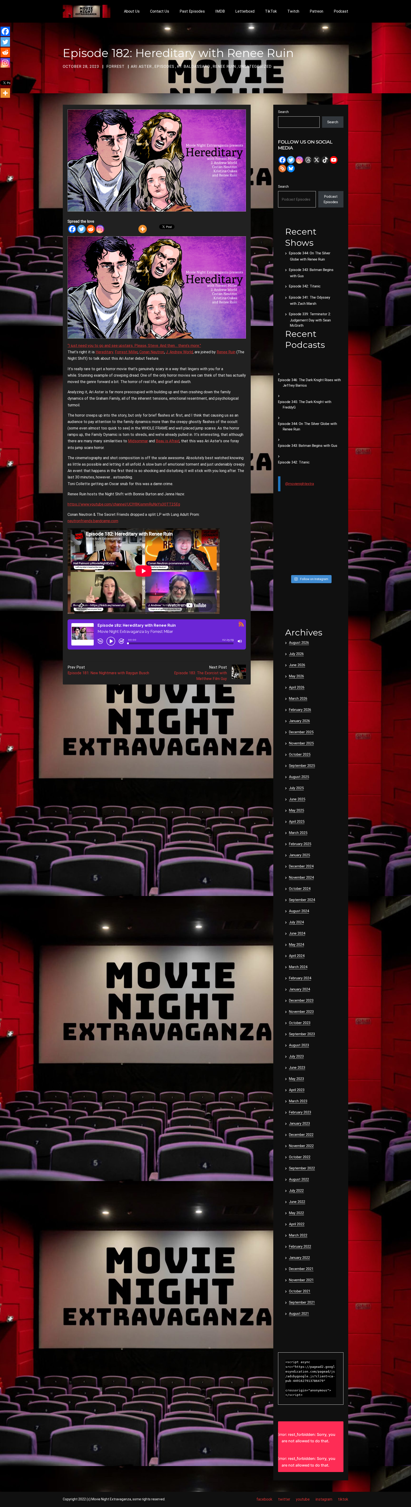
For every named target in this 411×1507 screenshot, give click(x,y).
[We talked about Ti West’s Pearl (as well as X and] (319, 567)
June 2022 (297, 1202)
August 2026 (299, 642)
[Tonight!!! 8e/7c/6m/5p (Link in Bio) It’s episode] (285, 546)
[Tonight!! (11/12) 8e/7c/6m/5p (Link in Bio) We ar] (336, 567)
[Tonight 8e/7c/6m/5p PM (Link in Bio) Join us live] (285, 525)
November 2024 (301, 877)
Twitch (293, 11)
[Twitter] (81, 229)
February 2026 (300, 710)
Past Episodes (192, 11)
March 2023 (298, 1101)
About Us (132, 11)
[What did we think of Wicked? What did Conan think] (336, 535)
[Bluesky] (291, 168)
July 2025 (296, 788)
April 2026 (296, 687)
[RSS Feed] (282, 168)
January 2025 (299, 855)
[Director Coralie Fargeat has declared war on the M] (302, 525)
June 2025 (297, 799)
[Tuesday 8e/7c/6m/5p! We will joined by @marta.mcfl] (319, 556)
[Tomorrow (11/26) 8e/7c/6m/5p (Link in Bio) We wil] (302, 546)
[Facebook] (72, 229)
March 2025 (298, 833)
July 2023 (296, 1056)
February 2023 (300, 1112)
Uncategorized (255, 66)
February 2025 (300, 844)
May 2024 (296, 944)
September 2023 (302, 1034)
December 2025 (301, 732)
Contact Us (159, 11)
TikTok (271, 11)
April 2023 (296, 1090)
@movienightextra (299, 484)
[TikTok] (325, 160)
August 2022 (299, 1179)
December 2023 (301, 1000)
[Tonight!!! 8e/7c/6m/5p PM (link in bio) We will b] (302, 556)
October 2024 (299, 888)
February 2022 (300, 1246)
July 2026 (296, 654)
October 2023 (299, 1023)
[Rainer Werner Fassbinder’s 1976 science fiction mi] (285, 556)
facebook (264, 1499)
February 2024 (300, 978)
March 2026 (298, 698)
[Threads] (308, 160)
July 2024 (296, 922)
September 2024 (302, 900)
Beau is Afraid (167, 441)
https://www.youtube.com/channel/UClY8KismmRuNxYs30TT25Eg (124, 504)
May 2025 (296, 810)
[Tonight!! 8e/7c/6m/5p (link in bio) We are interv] (302, 567)
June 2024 (297, 933)
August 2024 (299, 911)
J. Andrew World (179, 352)
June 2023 (297, 1067)
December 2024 (301, 866)
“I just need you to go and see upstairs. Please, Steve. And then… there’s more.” (134, 345)
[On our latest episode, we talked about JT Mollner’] (319, 535)
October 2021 (299, 1291)
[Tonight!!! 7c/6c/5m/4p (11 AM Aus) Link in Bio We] (285, 535)
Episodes (164, 66)
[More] (142, 229)
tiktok (343, 1499)
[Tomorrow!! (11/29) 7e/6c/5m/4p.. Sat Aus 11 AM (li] (302, 535)
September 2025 (302, 765)
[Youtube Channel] (334, 160)
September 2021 (302, 1302)
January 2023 (299, 1123)
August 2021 (299, 1313)
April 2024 (296, 956)
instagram (323, 1499)
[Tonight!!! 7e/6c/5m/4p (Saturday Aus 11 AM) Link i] (336, 525)
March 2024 (298, 967)
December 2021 (301, 1269)
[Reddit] (91, 229)
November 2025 (301, 743)
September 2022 (302, 1168)
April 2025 (296, 821)
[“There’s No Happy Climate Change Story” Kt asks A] (336, 556)
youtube (303, 1499)
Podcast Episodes (331, 199)
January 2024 (299, 989)
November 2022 (301, 1146)
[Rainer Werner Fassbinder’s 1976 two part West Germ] (336, 546)
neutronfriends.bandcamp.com (93, 521)
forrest (115, 66)
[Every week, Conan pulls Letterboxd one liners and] (319, 525)
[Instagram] (100, 229)
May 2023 (296, 1079)
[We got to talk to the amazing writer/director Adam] (285, 567)
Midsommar (138, 441)
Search (283, 112)
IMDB (220, 11)
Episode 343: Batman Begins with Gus (307, 445)
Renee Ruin (224, 66)
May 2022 (296, 1213)
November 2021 (301, 1280)
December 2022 (301, 1135)
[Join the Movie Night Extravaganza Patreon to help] (319, 546)
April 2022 (296, 1224)
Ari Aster (141, 66)
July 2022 (296, 1190)
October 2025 (299, 754)
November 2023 (301, 1012)
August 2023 (299, 1045)
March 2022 (298, 1235)
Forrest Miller (126, 352)
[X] (316, 160)
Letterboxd (244, 11)
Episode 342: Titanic (305, 286)
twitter (284, 1499)
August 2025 (299, 777)
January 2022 (299, 1258)
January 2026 (299, 721)
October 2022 (299, 1157)
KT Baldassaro (193, 66)
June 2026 (297, 665)
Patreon (316, 11)
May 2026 (296, 676)
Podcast (341, 11)
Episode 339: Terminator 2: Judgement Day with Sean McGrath (310, 320)
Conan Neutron (151, 352)
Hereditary (104, 352)
